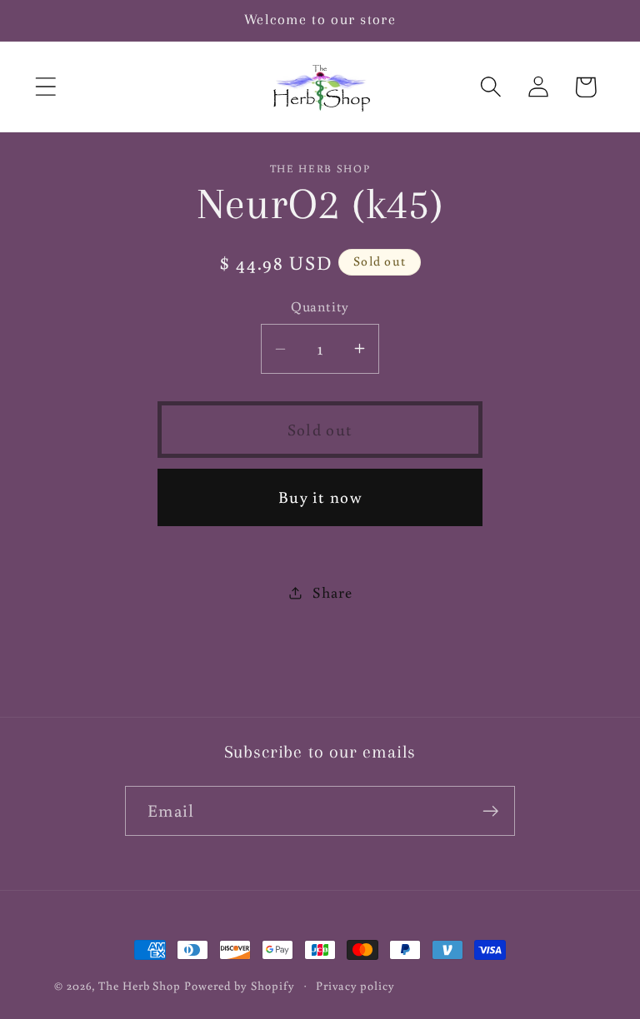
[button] (45, 87)
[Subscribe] (490, 811)
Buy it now (320, 496)
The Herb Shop (139, 985)
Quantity (319, 306)
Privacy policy (355, 985)
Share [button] (332, 592)
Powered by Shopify (239, 985)
